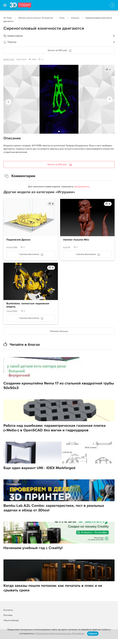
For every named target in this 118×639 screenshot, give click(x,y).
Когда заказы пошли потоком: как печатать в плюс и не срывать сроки (52, 588)
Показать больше (59, 331)
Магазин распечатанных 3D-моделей (35, 18)
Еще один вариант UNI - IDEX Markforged (39, 468)
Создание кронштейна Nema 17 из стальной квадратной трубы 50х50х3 (58, 385)
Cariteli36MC (12, 311)
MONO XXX (8, 59)
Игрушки (75, 18)
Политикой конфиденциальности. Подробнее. (60, 633)
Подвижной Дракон (18, 239)
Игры (62, 18)
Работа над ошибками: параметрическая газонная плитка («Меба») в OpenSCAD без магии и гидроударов (54, 428)
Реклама (7, 615)
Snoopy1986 (11, 247)
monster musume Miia (76, 239)
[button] (8, 102)
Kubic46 (66, 247)
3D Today (7, 18)
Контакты (8, 610)
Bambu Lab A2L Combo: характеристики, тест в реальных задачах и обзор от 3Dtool (53, 508)
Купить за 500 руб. (57, 50)
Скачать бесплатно (29, 254)
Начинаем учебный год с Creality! (33, 548)
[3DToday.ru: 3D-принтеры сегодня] (20, 6)
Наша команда (11, 620)
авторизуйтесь (82, 186)
